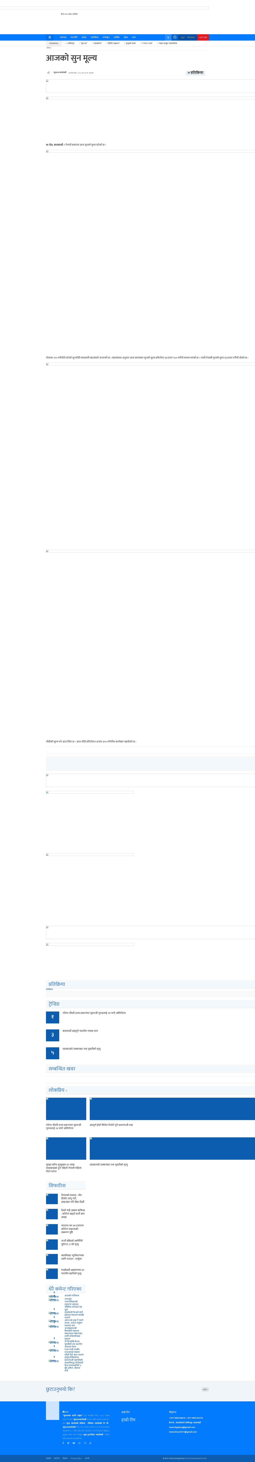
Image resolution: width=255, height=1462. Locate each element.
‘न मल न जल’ (147, 43)
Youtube (203, 37)
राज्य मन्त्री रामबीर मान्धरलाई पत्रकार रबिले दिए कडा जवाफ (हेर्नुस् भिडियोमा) (74, 1353)
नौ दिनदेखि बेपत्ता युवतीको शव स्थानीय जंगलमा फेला (73, 1344)
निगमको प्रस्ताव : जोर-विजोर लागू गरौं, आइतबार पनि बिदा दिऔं (72, 1198)
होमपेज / (49, 48)
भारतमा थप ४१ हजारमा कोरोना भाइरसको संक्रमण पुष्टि (72, 1229)
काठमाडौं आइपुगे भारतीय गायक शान (80, 1031)
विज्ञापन (65, 1458)
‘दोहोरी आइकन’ (113, 43)
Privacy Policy (76, 1458)
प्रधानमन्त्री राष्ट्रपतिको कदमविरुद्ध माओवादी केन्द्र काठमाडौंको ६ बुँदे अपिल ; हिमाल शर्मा (74, 1365)
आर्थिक (117, 37)
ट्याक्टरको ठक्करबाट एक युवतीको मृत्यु (82, 1049)
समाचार (63, 37)
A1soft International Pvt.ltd (195, 1458)
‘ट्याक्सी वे (97, 43)
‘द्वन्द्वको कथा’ (131, 43)
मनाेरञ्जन (106, 37)
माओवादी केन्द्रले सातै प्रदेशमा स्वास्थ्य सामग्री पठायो (74, 1315)
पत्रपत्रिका (94, 37)
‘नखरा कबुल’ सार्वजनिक (167, 43)
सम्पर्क (87, 1458)
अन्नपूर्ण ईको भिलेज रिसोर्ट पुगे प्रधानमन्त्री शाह (111, 1125)
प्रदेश (126, 37)
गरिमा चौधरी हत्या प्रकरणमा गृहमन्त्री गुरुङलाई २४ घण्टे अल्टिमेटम (94, 1013)
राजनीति (74, 37)
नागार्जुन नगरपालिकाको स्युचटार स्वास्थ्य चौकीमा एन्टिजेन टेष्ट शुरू (73, 1304)
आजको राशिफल (72, 1296)
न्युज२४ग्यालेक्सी (59, 72)
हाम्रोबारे (48, 1458)
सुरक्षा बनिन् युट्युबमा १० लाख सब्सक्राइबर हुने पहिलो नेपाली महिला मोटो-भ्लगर (63, 1168)
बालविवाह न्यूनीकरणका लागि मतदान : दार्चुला (72, 1257)
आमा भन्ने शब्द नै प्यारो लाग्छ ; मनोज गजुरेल (74, 1321)
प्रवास (84, 37)
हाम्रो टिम (128, 1420)
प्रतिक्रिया (49, 989)
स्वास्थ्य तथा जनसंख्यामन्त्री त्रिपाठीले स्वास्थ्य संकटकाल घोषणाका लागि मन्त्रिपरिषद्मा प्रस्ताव (73, 1332)
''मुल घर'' (83, 43)
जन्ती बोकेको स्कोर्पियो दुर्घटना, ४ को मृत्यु (72, 1243)
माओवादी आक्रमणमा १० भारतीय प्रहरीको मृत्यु (72, 1272)
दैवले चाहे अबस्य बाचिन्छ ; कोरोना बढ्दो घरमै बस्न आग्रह (73, 1213)
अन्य (134, 37)
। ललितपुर (70, 43)
